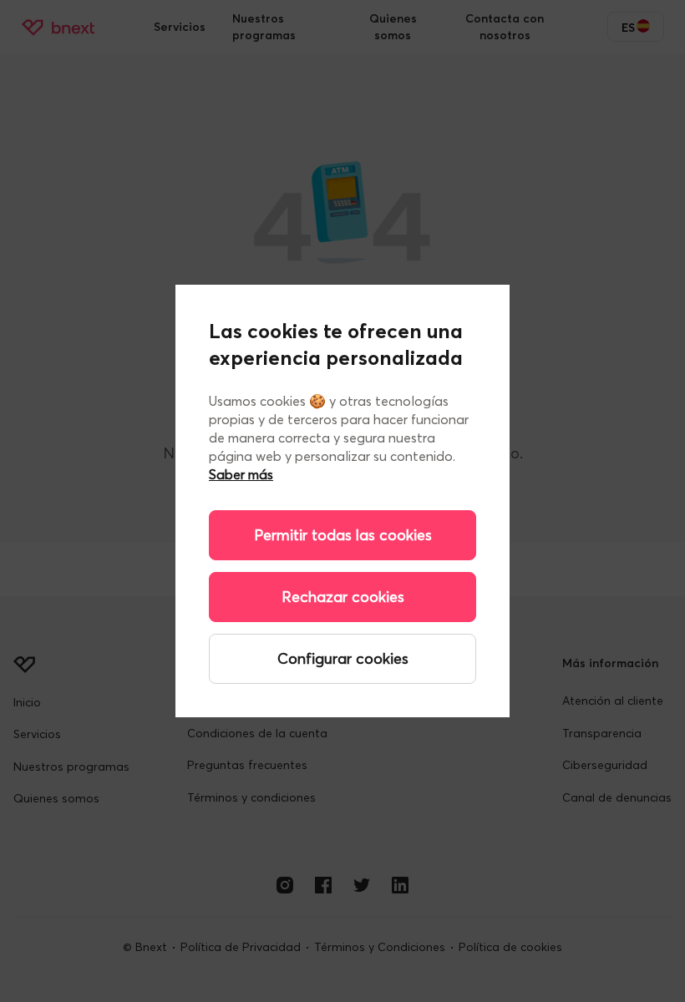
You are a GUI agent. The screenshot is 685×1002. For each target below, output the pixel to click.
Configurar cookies (342, 658)
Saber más (241, 474)
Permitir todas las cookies (343, 534)
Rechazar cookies (343, 596)
